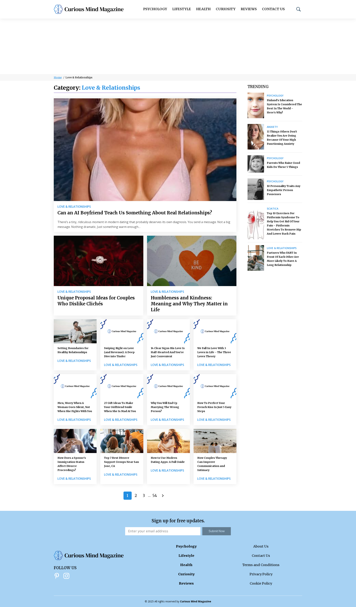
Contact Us (273, 9)
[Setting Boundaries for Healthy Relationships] (75, 331)
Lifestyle (181, 9)
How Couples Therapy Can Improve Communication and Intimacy (212, 464)
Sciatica (272, 208)
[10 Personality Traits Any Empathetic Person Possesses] (256, 189)
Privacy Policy (261, 574)
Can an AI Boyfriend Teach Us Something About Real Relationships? (134, 213)
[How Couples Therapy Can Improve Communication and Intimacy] (215, 441)
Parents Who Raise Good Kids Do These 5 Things (283, 165)
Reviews (249, 9)
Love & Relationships (74, 206)
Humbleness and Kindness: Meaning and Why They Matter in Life (189, 304)
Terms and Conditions (260, 565)
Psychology (155, 9)
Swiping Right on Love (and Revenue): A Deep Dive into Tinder (119, 352)
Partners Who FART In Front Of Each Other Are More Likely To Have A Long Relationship (283, 259)
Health (203, 9)
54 (154, 495)
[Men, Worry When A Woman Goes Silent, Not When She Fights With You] (75, 386)
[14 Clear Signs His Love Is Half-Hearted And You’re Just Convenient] (168, 331)
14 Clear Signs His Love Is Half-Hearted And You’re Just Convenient (168, 352)
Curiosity (225, 9)
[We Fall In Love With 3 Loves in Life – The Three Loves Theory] (215, 331)
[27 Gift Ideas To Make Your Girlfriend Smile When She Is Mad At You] (121, 386)
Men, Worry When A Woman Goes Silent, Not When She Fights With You (74, 407)
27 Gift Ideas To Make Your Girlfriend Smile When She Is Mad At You (120, 407)
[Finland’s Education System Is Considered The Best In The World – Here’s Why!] (256, 105)
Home (58, 77)
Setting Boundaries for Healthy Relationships (72, 350)
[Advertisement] (178, 46)
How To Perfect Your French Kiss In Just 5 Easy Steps (214, 407)
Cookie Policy (261, 583)
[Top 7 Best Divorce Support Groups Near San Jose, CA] (121, 441)
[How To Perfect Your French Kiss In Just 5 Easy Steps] (215, 386)
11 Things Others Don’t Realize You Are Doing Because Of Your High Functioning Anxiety (282, 137)
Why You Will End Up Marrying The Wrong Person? (165, 407)
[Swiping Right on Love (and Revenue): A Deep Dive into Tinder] (121, 331)
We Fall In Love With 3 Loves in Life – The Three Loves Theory (214, 352)
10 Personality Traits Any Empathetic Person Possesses (283, 190)
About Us (260, 546)
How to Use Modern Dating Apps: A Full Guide (168, 460)
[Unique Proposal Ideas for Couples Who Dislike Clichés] (98, 261)
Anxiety (272, 127)
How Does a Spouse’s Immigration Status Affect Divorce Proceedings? (71, 464)
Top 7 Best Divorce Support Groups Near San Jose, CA (121, 462)
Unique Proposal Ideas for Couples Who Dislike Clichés (96, 301)
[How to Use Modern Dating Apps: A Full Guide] (168, 441)
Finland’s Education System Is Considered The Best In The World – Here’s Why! (284, 106)
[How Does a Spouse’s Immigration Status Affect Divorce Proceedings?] (75, 441)
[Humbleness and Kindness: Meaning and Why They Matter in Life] (192, 261)
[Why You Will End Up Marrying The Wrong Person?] (168, 386)
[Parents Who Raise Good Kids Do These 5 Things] (256, 164)
